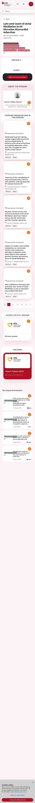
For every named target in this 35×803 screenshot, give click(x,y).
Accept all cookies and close (18, 799)
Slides (14, 157)
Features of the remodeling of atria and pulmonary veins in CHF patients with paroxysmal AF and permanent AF (17, 180)
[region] (17, 791)
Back (8, 19)
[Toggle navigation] (31, 4)
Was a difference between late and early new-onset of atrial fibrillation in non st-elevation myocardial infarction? (17, 287)
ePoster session (11, 336)
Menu (7, 11)
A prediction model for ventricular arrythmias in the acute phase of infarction (21, 454)
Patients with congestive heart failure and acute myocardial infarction (21, 437)
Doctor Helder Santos (13, 102)
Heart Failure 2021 (14, 371)
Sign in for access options (17, 77)
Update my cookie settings (17, 795)
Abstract (8, 157)
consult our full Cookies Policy (19, 791)
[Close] (33, 782)
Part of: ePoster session (11, 45)
